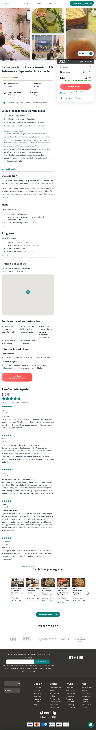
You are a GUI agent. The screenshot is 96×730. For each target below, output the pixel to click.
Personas (66, 72)
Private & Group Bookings (82, 3)
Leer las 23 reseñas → (10, 169)
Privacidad (70, 701)
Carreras (85, 701)
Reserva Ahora (75, 86)
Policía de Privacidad (28, 671)
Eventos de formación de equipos (87, 696)
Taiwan (10, 60)
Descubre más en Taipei (48, 614)
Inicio (4, 60)
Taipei (17, 60)
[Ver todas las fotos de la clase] (15, 34)
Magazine (37, 699)
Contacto (69, 687)
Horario (65, 67)
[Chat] (91, 725)
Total (62, 78)
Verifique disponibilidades (17, 377)
